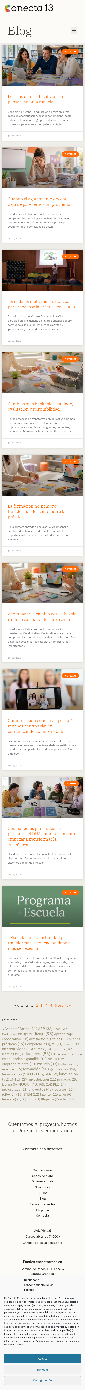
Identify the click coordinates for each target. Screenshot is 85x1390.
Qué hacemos (42, 1170)
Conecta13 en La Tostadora (42, 1242)
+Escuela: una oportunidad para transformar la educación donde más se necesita (39, 943)
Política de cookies (14, 1344)
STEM (31, 1094)
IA (35, 1074)
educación (36, 1053)
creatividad (20, 1048)
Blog (20, 30)
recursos (64, 1089)
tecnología (14, 1099)
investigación (42, 1079)
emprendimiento (19, 1064)
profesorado (15, 1089)
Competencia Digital (44, 1044)
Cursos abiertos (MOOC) (43, 1236)
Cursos (42, 1193)
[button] (74, 30)
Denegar (42, 1369)
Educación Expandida (27, 1059)
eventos (12, 1069)
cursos (42, 1049)
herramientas (15, 1074)
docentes (61, 1049)
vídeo (67, 1099)
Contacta (42, 1215)
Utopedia (50, 1099)
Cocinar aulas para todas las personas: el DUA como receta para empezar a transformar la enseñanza (41, 836)
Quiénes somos (43, 1181)
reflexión (12, 1094)
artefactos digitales (48, 1039)
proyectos (40, 1089)
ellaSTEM (56, 1059)
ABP (45, 1028)
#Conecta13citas (19, 1028)
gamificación (63, 1069)
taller (65, 1094)
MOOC (28, 1084)
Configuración (42, 1380)
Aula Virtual (42, 1230)
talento (49, 1094)
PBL (45, 1084)
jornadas (67, 1079)
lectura (9, 1084)
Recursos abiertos (43, 1204)
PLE (59, 1084)
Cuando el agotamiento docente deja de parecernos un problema (39, 201)
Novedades (43, 1187)
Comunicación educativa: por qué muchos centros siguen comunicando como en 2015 (40, 726)
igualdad (49, 1074)
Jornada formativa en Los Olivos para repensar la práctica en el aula (41, 303)
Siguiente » (63, 1005)
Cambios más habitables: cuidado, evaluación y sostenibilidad (40, 406)
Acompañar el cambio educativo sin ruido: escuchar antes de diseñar (42, 616)
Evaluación (68, 1064)
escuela (47, 1063)
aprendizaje (38, 1033)
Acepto (42, 1358)
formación (36, 1068)
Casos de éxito (42, 1176)
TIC (33, 1099)
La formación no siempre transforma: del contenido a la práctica (36, 511)
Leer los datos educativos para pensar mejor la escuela (37, 99)
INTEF (19, 1079)
